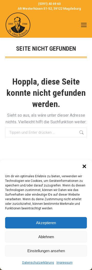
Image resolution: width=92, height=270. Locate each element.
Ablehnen (46, 237)
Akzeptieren (46, 223)
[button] (84, 166)
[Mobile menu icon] (84, 25)
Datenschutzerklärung (38, 262)
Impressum (64, 262)
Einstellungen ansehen (46, 251)
